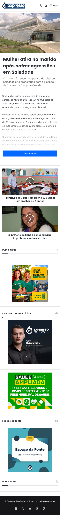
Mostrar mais (29, 153)
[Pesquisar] (45, 7)
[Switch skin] (40, 7)
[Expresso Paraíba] (13, 5)
